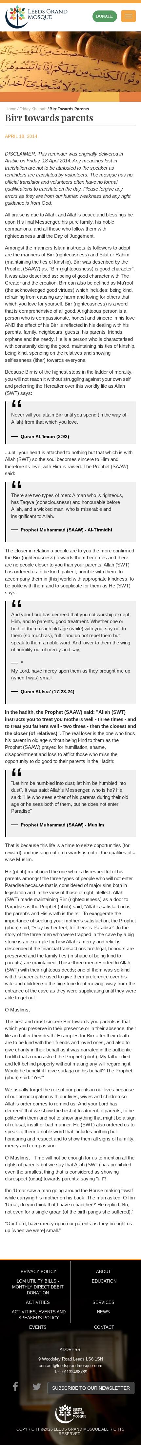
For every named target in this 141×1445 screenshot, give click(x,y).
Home (11, 109)
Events (38, 1327)
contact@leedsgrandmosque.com (70, 1365)
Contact (104, 1327)
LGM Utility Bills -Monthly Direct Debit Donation (38, 1287)
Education (104, 1281)
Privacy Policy (38, 1271)
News (103, 1311)
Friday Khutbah (33, 109)
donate (104, 16)
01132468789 (74, 1371)
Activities (38, 1302)
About (103, 1271)
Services (103, 1302)
